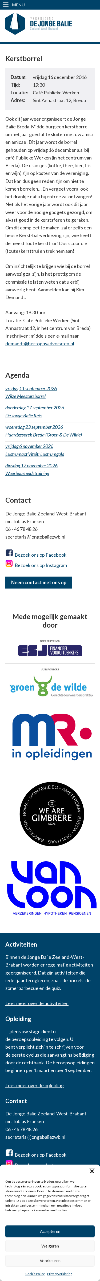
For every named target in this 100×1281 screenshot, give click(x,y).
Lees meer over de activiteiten (37, 1003)
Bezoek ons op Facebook (40, 555)
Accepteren (50, 1231)
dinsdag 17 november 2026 (31, 469)
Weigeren (50, 1246)
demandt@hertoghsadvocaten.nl (39, 343)
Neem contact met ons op (38, 582)
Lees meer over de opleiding (34, 1085)
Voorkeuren (50, 1260)
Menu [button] (18, 4)
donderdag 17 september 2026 (34, 411)
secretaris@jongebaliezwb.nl (35, 1137)
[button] (92, 1171)
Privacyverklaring (59, 1274)
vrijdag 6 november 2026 (34, 450)
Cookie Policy (35, 1274)
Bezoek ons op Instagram (41, 565)
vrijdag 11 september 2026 (31, 392)
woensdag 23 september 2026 (43, 431)
